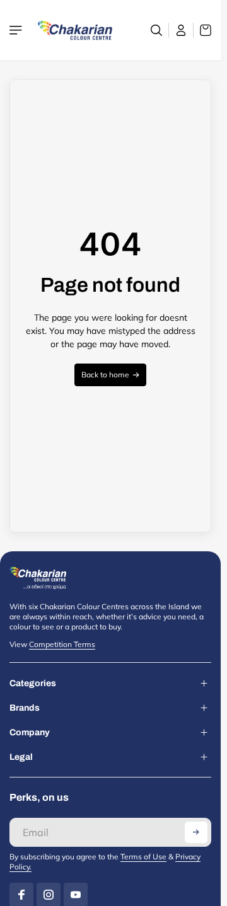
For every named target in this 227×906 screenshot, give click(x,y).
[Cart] (202, 30)
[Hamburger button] (17, 30)
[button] (196, 832)
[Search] (156, 30)
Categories (32, 683)
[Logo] (75, 30)
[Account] (181, 30)
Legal (21, 757)
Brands (24, 708)
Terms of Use (143, 856)
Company (29, 732)
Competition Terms (62, 644)
